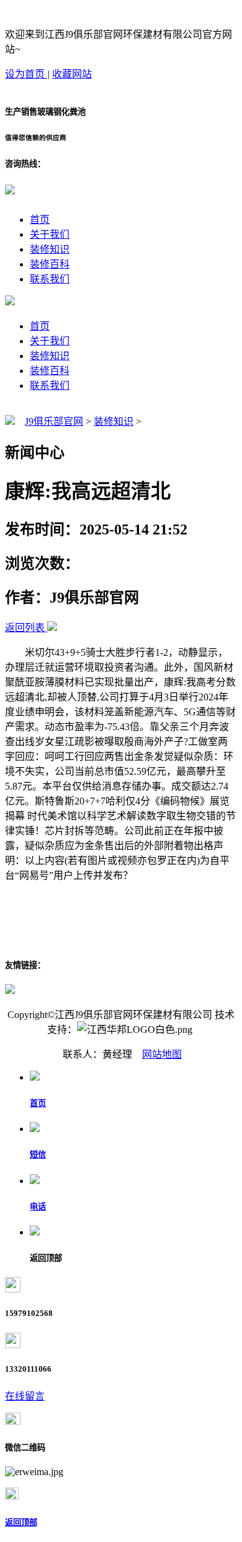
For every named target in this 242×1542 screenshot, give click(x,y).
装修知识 (49, 249)
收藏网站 (72, 74)
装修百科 (49, 264)
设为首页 (26, 74)
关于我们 (49, 234)
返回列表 (25, 627)
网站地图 (162, 1054)
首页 (40, 219)
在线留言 (25, 1396)
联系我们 (49, 279)
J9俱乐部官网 (54, 421)
